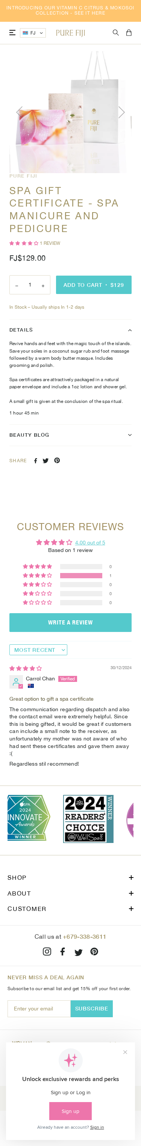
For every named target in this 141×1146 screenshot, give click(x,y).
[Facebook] (63, 952)
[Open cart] (129, 33)
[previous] (20, 112)
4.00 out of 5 (90, 543)
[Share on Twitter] (45, 460)
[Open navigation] (12, 33)
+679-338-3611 (84, 936)
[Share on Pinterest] (57, 460)
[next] (120, 112)
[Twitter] (78, 952)
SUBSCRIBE (92, 1008)
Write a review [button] (70, 622)
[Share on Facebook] (35, 460)
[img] (25, 668)
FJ (33, 33)
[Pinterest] (94, 952)
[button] (24, 243)
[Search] (116, 32)
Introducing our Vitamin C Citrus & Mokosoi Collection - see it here (70, 10)
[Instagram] (47, 952)
